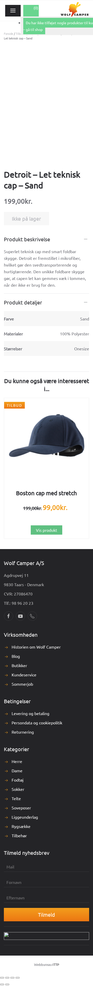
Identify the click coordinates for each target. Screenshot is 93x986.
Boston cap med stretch (46, 493)
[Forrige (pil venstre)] (2, 984)
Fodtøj (18, 779)
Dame (17, 770)
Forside (8, 33)
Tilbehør (19, 835)
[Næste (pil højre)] (7, 984)
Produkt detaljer (23, 302)
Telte (16, 798)
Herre (17, 761)
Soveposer (21, 807)
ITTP (55, 964)
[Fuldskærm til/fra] (7, 978)
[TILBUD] (46, 439)
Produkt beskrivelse (27, 239)
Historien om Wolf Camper (36, 646)
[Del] (12, 978)
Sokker (18, 789)
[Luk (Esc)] (18, 978)
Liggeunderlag (25, 816)
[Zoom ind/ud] (2, 978)
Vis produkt (46, 530)
